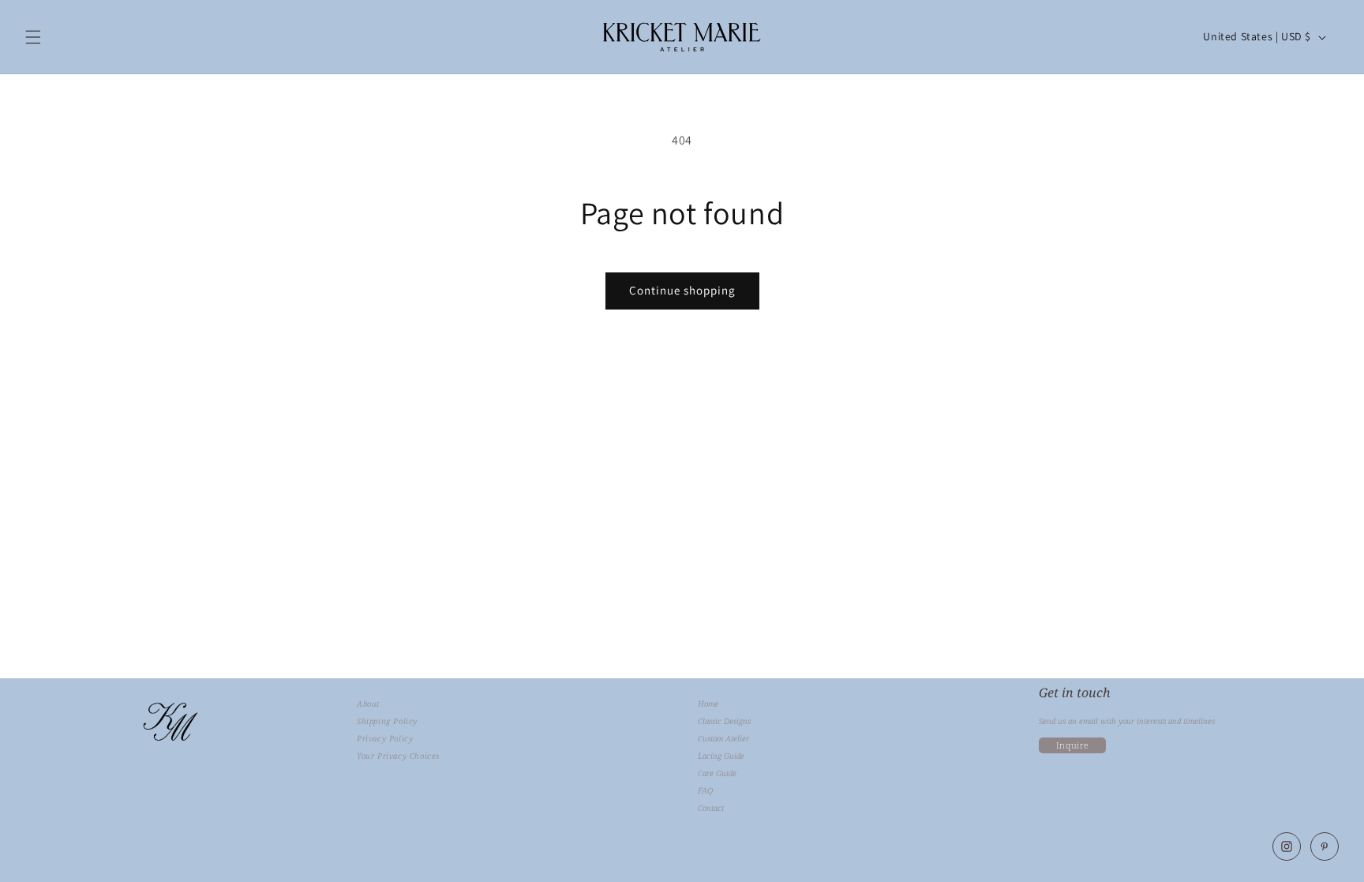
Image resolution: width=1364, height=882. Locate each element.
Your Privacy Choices (398, 756)
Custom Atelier (723, 738)
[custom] (1286, 846)
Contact (711, 808)
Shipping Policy (387, 721)
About (368, 704)
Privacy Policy (385, 738)
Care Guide (717, 773)
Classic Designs (724, 721)
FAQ (705, 791)
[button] (33, 37)
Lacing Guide (721, 756)
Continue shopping (682, 290)
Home (708, 704)
